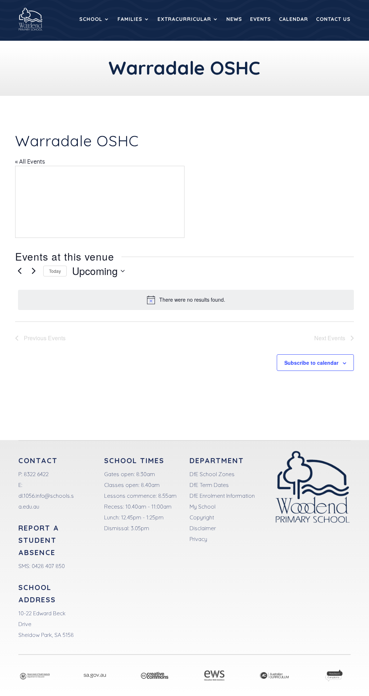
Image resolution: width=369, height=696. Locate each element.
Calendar (293, 19)
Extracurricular (184, 19)
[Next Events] (33, 271)
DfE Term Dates (209, 485)
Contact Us (333, 19)
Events (260, 19)
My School (202, 506)
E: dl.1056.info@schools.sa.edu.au (46, 496)
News (234, 19)
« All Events (30, 161)
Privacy (198, 539)
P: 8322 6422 (33, 474)
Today (55, 271)
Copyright (202, 517)
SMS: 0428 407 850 (41, 566)
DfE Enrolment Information (222, 495)
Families (129, 19)
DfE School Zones (212, 474)
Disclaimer (203, 528)
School (90, 19)
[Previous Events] (19, 271)
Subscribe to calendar (311, 362)
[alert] (186, 300)
